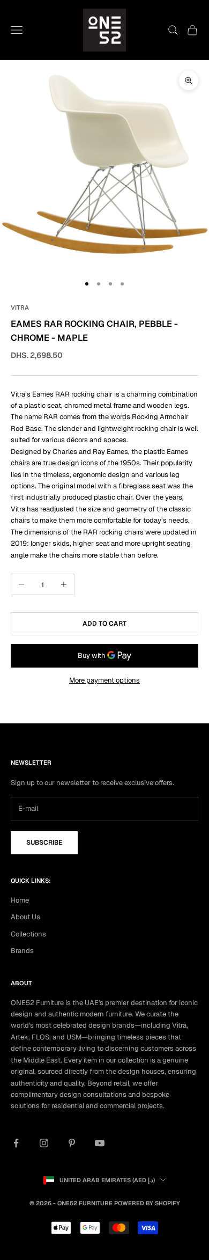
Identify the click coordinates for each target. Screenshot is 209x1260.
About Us (25, 916)
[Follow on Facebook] (16, 1143)
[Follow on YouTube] (99, 1143)
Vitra (20, 307)
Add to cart (104, 623)
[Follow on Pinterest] (71, 1143)
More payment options (104, 680)
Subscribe (44, 842)
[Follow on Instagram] (44, 1143)
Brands (22, 950)
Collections (28, 934)
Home (20, 900)
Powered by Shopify (147, 1203)
